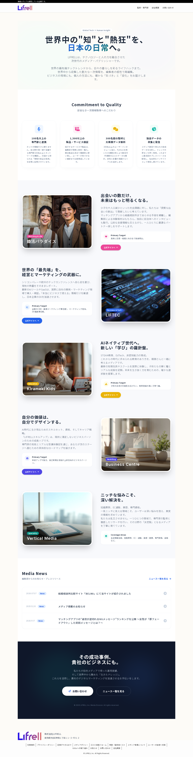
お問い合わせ (79, 691)
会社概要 (116, 748)
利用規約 (31, 745)
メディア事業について (136, 745)
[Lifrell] (25, 7)
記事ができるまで (64, 745)
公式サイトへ (109, 247)
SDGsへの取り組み (80, 748)
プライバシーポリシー (46, 745)
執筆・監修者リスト (117, 745)
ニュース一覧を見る (159, 578)
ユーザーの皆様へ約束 (157, 745)
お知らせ (93, 748)
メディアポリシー (81, 745)
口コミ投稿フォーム (99, 745)
